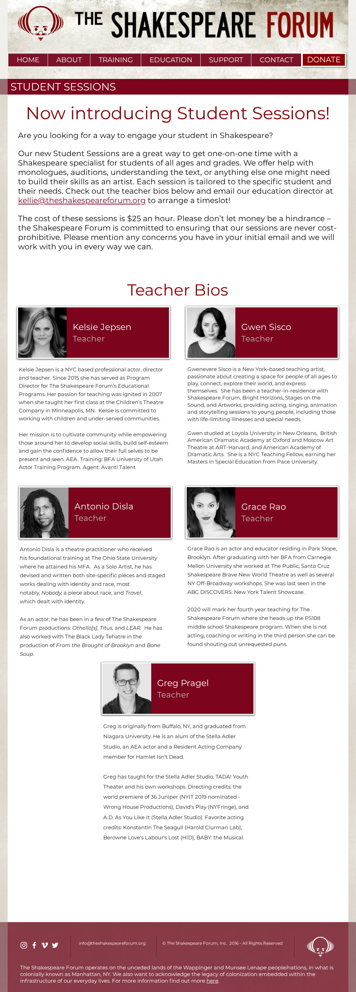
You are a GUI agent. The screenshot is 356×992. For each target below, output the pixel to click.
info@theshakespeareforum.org (112, 943)
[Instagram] (23, 945)
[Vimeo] (44, 945)
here (212, 980)
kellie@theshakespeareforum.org (82, 200)
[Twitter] (55, 945)
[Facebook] (34, 945)
